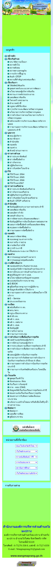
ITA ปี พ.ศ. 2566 (16, 180)
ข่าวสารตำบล (13, 153)
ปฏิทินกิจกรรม (15, 165)
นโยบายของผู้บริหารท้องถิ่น (21, 91)
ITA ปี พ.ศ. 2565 (16, 177)
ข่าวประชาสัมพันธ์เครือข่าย (22, 188)
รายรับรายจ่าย (16, 330)
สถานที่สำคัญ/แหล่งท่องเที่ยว (22, 79)
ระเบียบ (10, 304)
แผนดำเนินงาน (16, 215)
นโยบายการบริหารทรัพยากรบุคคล (25, 111)
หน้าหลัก (11, 55)
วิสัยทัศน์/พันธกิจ (17, 85)
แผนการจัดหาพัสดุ (17, 236)
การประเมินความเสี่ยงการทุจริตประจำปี (27, 345)
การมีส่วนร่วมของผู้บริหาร (21, 342)
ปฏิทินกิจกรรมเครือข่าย (20, 194)
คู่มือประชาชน (16, 416)
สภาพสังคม (14, 67)
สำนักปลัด (14, 141)
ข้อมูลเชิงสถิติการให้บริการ (21, 289)
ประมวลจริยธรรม (17, 301)
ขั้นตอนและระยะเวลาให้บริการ (23, 251)
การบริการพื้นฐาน (17, 73)
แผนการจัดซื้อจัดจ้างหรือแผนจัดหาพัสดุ (27, 224)
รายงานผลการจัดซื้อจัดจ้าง (21, 230)
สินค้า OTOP (15, 76)
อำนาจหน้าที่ (15, 103)
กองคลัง (13, 144)
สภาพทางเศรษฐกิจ (17, 70)
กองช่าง (13, 147)
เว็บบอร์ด (11, 375)
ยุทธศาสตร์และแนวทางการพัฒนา (25, 88)
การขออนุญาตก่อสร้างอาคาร (22, 256)
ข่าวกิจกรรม (15, 162)
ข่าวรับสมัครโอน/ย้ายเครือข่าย (23, 197)
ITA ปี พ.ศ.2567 (16, 182)
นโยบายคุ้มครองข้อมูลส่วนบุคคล (24, 277)
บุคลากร (11, 132)
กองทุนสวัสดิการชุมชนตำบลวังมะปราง (27, 268)
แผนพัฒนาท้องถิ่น (17, 97)
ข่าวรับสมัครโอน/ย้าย (19, 168)
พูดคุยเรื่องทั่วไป (16, 378)
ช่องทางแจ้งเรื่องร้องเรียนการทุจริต (25, 392)
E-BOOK (13, 283)
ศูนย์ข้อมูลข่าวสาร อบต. (20, 274)
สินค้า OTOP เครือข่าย (19, 200)
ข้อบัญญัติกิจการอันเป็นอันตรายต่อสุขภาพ (28, 221)
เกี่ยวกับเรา (12, 82)
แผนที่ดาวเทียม (16, 413)
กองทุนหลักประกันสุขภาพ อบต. (23, 265)
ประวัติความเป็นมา (18, 61)
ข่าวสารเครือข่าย (15, 185)
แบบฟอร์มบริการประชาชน (21, 280)
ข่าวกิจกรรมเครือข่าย (19, 191)
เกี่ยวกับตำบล (13, 58)
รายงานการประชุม (18, 333)
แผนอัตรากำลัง (16, 212)
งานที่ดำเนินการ (14, 262)
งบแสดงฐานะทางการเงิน (20, 239)
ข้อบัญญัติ (14, 327)
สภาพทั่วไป (14, 64)
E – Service (14, 298)
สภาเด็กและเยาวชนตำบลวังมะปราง (25, 271)
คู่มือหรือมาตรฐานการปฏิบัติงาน (24, 286)
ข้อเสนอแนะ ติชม (17, 381)
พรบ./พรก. (14, 310)
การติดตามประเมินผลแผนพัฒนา (24, 218)
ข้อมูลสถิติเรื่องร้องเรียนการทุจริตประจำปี (28, 390)
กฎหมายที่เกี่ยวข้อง (17, 106)
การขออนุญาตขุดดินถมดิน (21, 259)
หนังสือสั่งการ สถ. (17, 307)
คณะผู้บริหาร (15, 135)
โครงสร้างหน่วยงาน (18, 100)
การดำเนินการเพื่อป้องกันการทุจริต (23, 336)
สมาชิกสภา (14, 138)
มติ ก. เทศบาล (16, 321)
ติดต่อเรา (11, 407)
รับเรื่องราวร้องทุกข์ (18, 384)
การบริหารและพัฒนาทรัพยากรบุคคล (26, 109)
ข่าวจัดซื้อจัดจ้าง (17, 159)
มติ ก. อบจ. (14, 319)
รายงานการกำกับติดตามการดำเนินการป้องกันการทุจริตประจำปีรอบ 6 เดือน (26, 359)
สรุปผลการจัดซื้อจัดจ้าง (20, 227)
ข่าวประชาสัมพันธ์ (18, 156)
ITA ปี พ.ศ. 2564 (16, 174)
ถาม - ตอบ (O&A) (17, 387)
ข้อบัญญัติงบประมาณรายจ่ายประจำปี (26, 206)
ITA (9, 171)
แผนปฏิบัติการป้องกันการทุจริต (23, 354)
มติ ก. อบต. (14, 324)
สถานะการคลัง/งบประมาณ (21, 94)
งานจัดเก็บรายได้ (17, 245)
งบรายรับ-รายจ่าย (17, 242)
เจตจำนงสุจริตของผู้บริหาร (21, 339)
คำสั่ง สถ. (13, 316)
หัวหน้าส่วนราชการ (18, 150)
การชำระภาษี (15, 248)
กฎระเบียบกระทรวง (18, 313)
